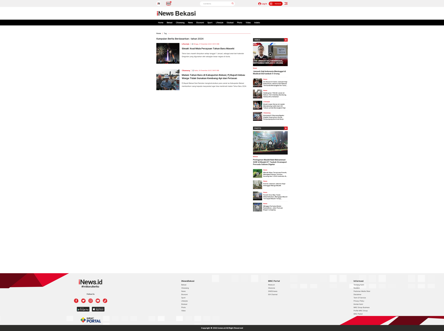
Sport (209, 22)
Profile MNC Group (361, 311)
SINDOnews (272, 291)
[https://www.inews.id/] (176, 13)
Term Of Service (360, 298)
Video (248, 22)
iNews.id (271, 285)
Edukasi (230, 22)
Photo (239, 22)
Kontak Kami (358, 304)
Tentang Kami (359, 285)
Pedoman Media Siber (362, 291)
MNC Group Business (362, 307)
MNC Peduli (358, 314)
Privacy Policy (359, 301)
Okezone (271, 288)
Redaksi (357, 288)
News (190, 22)
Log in (264, 4)
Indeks (257, 22)
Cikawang (180, 22)
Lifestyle (219, 22)
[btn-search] (232, 3)
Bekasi (169, 22)
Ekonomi (200, 22)
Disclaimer (357, 294)
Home (160, 22)
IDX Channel (272, 294)
